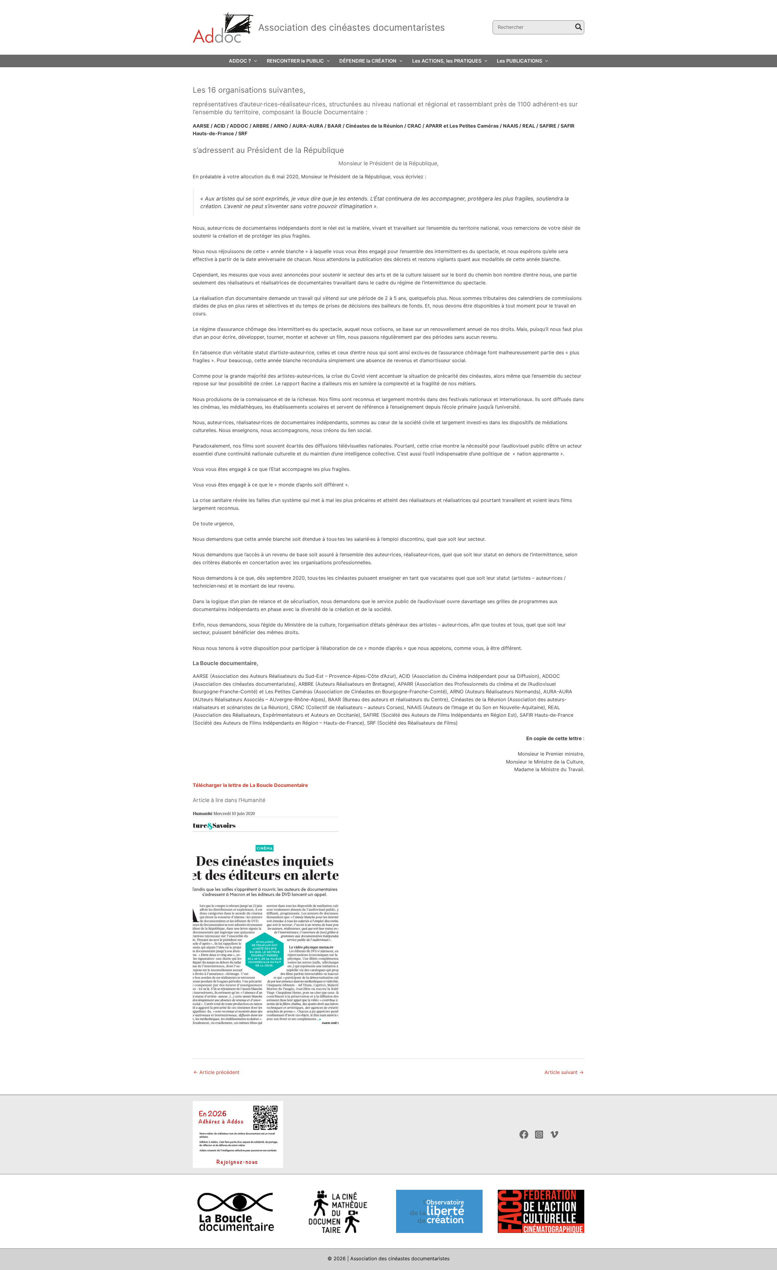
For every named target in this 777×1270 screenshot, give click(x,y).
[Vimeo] (554, 1134)
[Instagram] (539, 1134)
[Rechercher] (579, 27)
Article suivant (564, 1072)
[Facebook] (523, 1134)
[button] (254, 61)
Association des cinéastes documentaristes (351, 27)
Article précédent (216, 1072)
